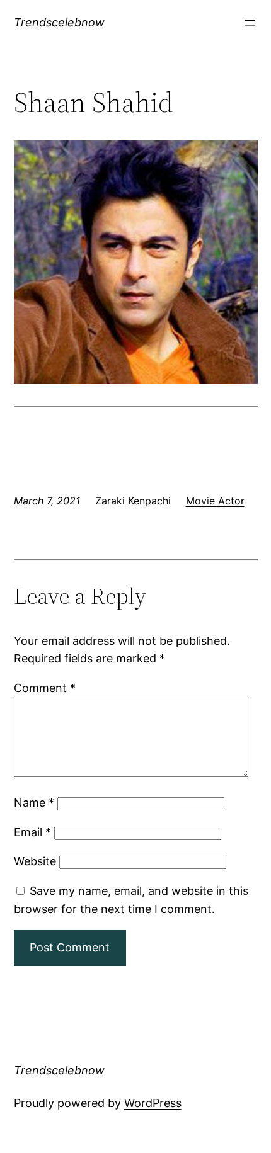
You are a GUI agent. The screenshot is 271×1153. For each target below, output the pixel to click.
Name (34, 802)
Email (32, 832)
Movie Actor (215, 500)
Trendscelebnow (59, 22)
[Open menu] (250, 22)
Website (35, 861)
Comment (45, 688)
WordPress (153, 1103)
